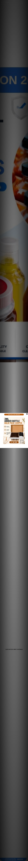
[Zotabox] (27, 447)
